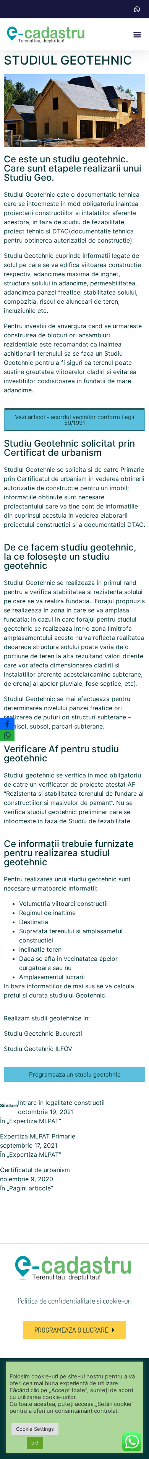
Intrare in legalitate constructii (61, 1102)
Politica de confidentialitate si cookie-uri (75, 1300)
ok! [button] (35, 1443)
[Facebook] (7, 724)
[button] (137, 34)
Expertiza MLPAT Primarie (37, 1136)
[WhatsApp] (7, 735)
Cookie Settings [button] (35, 1429)
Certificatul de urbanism (35, 1170)
